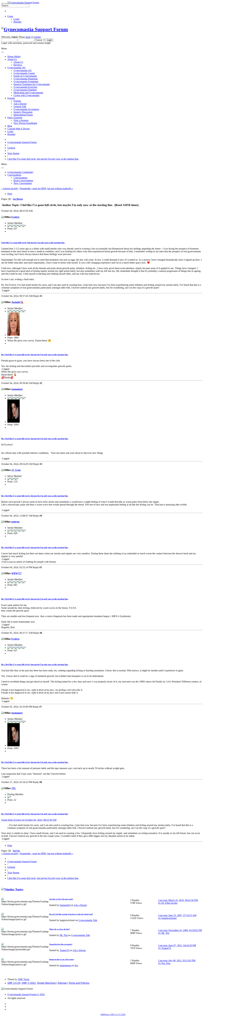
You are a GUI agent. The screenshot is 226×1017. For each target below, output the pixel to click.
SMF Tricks (23, 979)
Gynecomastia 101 (23, 70)
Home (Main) (14, 56)
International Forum (23, 114)
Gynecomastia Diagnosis (26, 78)
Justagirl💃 (17, 302)
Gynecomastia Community (20, 172)
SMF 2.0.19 (13, 983)
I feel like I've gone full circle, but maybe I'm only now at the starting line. (33, 242)
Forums (17, 101)
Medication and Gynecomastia (28, 92)
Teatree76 (65, 950)
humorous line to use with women (61, 959)
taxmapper (17, 389)
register (37, 37)
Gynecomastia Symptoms (26, 81)
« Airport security (9, 188)
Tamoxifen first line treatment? (60, 944)
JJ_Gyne (16, 470)
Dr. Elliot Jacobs (169, 903)
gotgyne (15, 521)
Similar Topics (14, 889)
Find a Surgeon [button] (14, 117)
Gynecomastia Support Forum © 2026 (26, 994)
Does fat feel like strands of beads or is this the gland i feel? (71, 914)
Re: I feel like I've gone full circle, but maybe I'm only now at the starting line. (34, 354)
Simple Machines (46, 983)
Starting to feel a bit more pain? (61, 899)
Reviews (18, 65)
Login (16, 19)
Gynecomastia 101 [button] (16, 67)
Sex (76, 965)
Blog (9, 126)
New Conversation (23, 183)
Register (18, 22)
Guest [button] (10, 16)
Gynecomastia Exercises (25, 87)
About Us (18, 62)
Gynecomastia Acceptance (26, 109)
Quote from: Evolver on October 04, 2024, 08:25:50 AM (28, 820)
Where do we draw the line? (59, 929)
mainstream (65, 965)
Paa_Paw (165, 963)
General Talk (20, 106)
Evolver (15, 217)
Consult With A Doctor (18, 128)
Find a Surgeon (21, 120)
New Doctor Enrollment (25, 123)
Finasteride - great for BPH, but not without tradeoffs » (46, 188)
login (28, 37)
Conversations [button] (14, 175)
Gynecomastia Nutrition (25, 90)
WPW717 (16, 573)
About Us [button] (12, 59)
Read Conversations (23, 180)
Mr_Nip (64, 935)
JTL (13, 788)
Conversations (20, 177)
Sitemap (62, 983)
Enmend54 (65, 905)
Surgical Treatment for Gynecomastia (32, 84)
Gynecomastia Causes (24, 73)
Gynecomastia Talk (87, 920)
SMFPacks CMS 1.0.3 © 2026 (113, 1014)
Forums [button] (11, 98)
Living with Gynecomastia (26, 95)
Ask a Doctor (20, 103)
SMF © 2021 (29, 983)
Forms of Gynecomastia (25, 76)
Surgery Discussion (23, 112)
